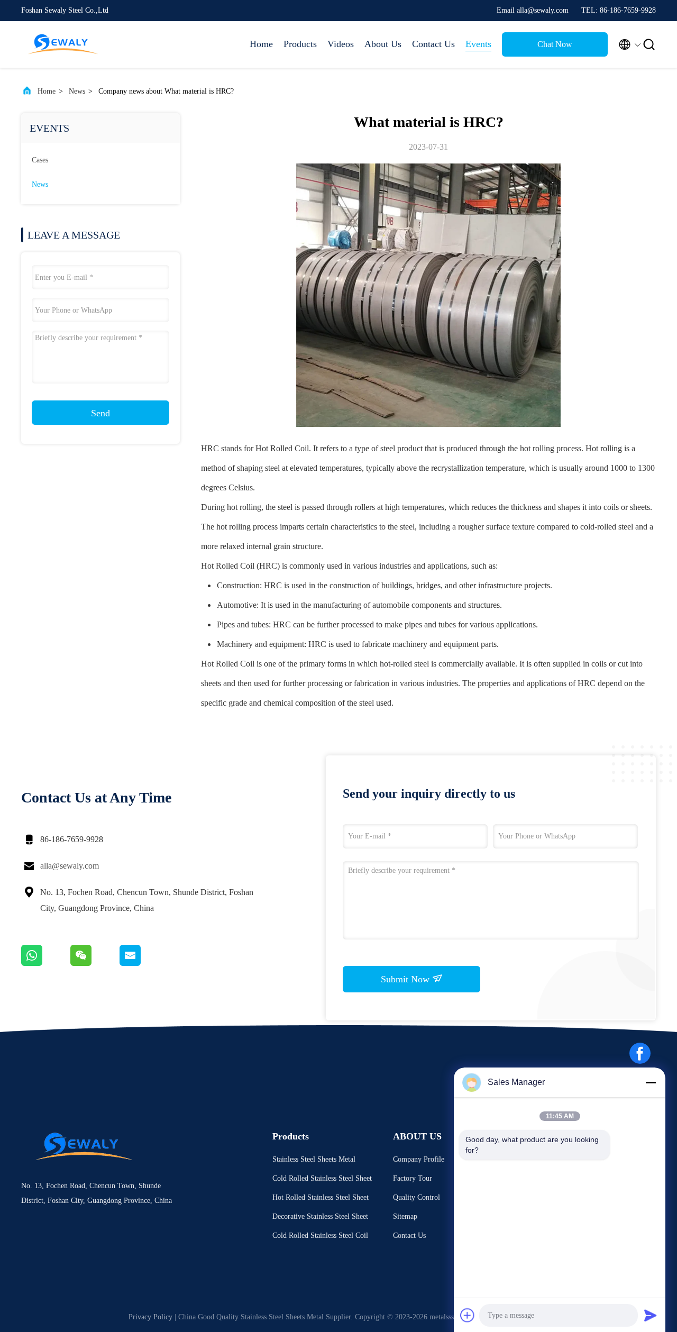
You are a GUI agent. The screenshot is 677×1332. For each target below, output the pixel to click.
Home (261, 44)
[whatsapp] (45, 963)
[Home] (63, 44)
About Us (382, 44)
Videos (340, 44)
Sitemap (405, 1216)
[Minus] (650, 1082)
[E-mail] (143, 963)
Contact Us (433, 44)
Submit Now (406, 979)
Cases (40, 160)
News (77, 91)
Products (300, 44)
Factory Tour (412, 1178)
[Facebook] (640, 1053)
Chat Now (554, 44)
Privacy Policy (150, 1317)
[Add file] (467, 1315)
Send (100, 413)
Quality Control (416, 1197)
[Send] (650, 1315)
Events (478, 44)
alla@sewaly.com (69, 865)
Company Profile (418, 1159)
